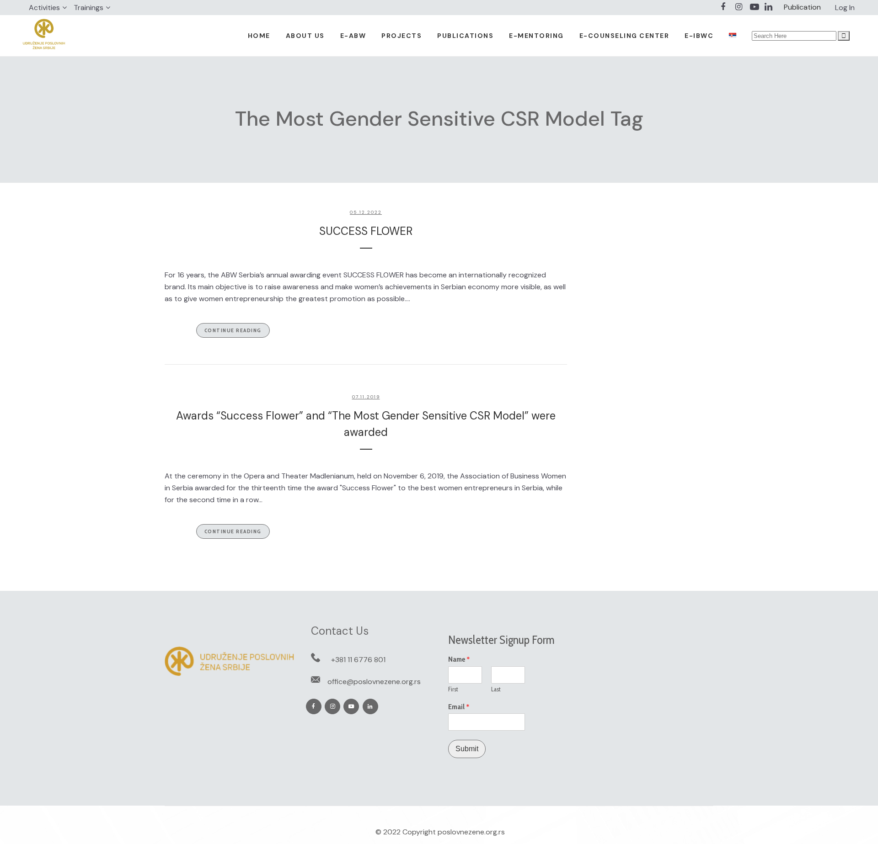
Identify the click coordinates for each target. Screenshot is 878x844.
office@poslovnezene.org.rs (374, 681)
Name (459, 659)
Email (459, 706)
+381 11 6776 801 (358, 659)
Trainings (88, 7)
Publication (802, 7)
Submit (466, 749)
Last (496, 689)
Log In (845, 7)
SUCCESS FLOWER (365, 231)
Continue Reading (233, 330)
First (453, 689)
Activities (44, 7)
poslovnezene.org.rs (471, 832)
